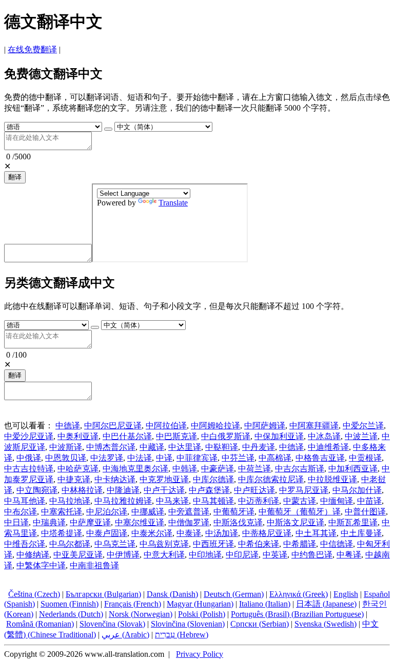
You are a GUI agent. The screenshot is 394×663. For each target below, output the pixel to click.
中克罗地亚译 (164, 479)
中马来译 (172, 500)
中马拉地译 (69, 500)
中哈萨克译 (77, 468)
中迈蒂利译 (258, 500)
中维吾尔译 (24, 544)
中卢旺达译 (254, 490)
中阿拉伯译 (166, 425)
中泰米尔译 (151, 533)
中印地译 (205, 554)
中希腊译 (299, 544)
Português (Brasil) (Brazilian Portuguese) (297, 614)
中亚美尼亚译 (78, 554)
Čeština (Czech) (34, 594)
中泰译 (188, 533)
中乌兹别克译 (164, 544)
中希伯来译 (258, 544)
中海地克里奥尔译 (135, 468)
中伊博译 (123, 554)
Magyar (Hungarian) (200, 603)
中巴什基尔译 (127, 436)
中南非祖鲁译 (94, 565)
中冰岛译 (324, 436)
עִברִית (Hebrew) (181, 634)
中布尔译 (20, 511)
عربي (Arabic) (125, 634)
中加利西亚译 (353, 468)
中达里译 (184, 447)
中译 (164, 457)
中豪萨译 (217, 468)
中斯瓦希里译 (353, 522)
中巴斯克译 (176, 436)
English (345, 594)
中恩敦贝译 (65, 457)
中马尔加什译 (357, 490)
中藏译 (152, 447)
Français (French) (132, 603)
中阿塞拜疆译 (314, 425)
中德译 (67, 425)
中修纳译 (32, 554)
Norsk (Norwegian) (140, 614)
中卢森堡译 (209, 490)
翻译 (15, 177)
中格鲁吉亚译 (320, 457)
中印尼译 (242, 554)
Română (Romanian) (40, 623)
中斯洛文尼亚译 (295, 522)
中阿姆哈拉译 (215, 425)
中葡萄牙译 (233, 511)
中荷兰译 (254, 468)
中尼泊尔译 (106, 511)
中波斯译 (65, 447)
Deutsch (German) (234, 594)
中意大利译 (164, 554)
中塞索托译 (61, 511)
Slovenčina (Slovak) (112, 623)
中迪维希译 (328, 447)
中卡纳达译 (114, 479)
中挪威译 (147, 511)
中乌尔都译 (69, 544)
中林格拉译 (82, 490)
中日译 (16, 522)
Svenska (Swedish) (325, 623)
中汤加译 (221, 533)
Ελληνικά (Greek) (298, 594)
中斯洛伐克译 (238, 522)
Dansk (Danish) (172, 594)
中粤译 (349, 554)
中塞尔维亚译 (139, 522)
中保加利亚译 (279, 436)
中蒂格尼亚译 (266, 533)
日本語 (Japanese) (326, 603)
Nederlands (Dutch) (71, 614)
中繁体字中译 (41, 565)
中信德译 (336, 544)
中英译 (275, 554)
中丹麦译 (258, 447)
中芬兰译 (238, 457)
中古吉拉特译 (28, 468)
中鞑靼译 (221, 447)
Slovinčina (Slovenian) (188, 623)
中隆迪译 (123, 490)
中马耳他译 (24, 500)
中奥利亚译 (77, 436)
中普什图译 (365, 511)
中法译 (139, 457)
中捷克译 (73, 479)
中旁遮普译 (188, 511)
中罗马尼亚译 (303, 490)
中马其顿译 (213, 500)
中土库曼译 (361, 533)
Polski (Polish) (201, 614)
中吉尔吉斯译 (299, 468)
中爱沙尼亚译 (28, 436)
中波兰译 (361, 436)
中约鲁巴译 (311, 554)
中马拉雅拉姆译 (123, 500)
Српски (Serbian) (259, 623)
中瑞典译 (49, 522)
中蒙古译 (299, 500)
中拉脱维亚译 (332, 479)
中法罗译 (106, 457)
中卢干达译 (164, 490)
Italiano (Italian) (264, 603)
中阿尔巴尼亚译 (113, 425)
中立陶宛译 (36, 490)
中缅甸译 (336, 500)
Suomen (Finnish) (69, 603)
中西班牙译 (213, 544)
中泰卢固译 (106, 533)
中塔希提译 (61, 533)
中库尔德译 (213, 479)
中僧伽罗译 (188, 522)
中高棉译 (275, 457)
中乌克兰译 (114, 544)
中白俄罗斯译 (225, 436)
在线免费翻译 (32, 49)
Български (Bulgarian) (103, 594)
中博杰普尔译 (110, 447)
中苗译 (369, 500)
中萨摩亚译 (90, 522)
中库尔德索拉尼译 (271, 479)
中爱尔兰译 (363, 425)
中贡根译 (365, 457)
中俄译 (28, 457)
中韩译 (184, 468)
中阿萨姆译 (264, 425)
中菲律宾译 (197, 457)
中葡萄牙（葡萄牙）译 (300, 511)
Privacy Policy (199, 654)
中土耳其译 (316, 533)
